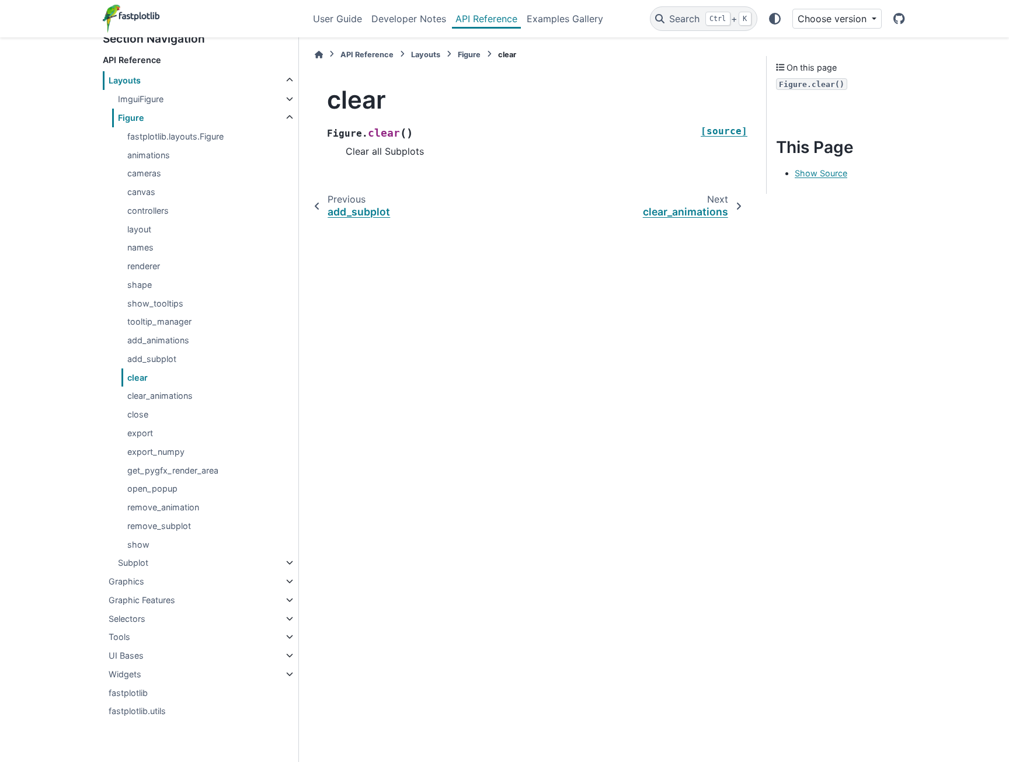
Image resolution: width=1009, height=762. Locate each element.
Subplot (133, 563)
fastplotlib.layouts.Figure (175, 136)
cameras (144, 173)
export (140, 433)
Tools (119, 637)
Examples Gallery (565, 19)
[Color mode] (775, 19)
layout (139, 229)
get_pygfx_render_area (172, 470)
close (137, 414)
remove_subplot (159, 526)
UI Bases (126, 655)
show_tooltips (155, 303)
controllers (148, 210)
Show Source (821, 173)
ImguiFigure (140, 99)
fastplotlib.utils (137, 711)
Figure (131, 118)
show (138, 544)
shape (139, 285)
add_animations (158, 340)
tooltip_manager (159, 321)
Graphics (126, 581)
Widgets (125, 674)
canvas (141, 192)
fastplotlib (128, 693)
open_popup (152, 488)
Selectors (127, 619)
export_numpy (156, 452)
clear (137, 377)
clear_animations (160, 396)
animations (148, 155)
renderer (143, 266)
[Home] (319, 54)
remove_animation (163, 507)
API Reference (486, 19)
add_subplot (151, 359)
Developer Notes (408, 19)
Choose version (833, 19)
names (140, 247)
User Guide (337, 19)
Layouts (125, 80)
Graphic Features (142, 600)
